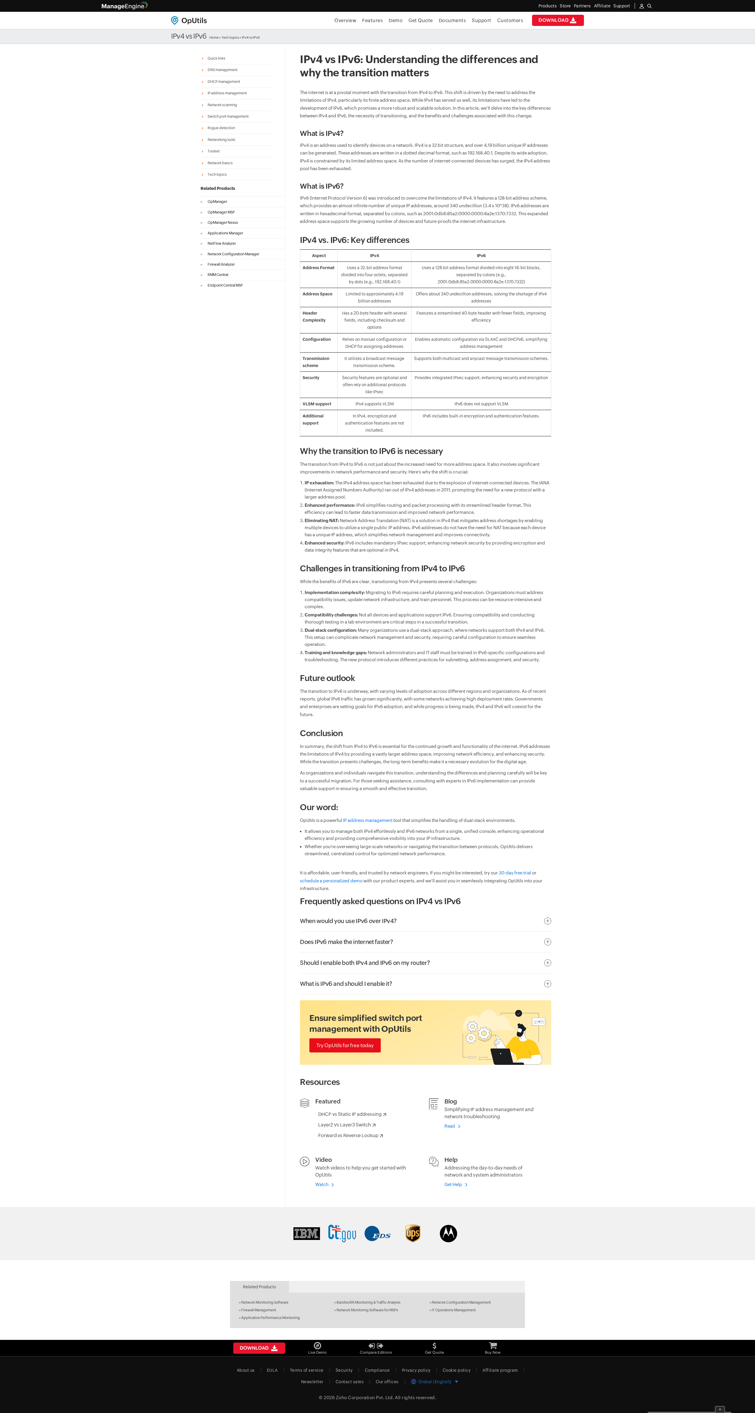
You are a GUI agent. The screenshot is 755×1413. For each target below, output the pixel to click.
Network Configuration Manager (233, 254)
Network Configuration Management (461, 1302)
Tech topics (230, 37)
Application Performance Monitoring (270, 1318)
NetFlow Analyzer (222, 243)
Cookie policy (457, 1370)
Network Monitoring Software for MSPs (367, 1310)
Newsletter (312, 1382)
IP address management (368, 820)
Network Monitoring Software (264, 1302)
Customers (510, 20)
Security (344, 1370)
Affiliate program (500, 1370)
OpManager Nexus (223, 223)
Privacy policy (416, 1370)
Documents (452, 20)
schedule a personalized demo (331, 880)
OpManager (217, 202)
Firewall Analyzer (221, 264)
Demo (396, 20)
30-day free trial (515, 872)
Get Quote (420, 20)
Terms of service (307, 1370)
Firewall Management (258, 1310)
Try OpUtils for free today (345, 1045)
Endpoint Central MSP (225, 285)
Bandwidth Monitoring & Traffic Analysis (369, 1302)
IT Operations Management (454, 1310)
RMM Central (218, 275)
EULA (272, 1370)
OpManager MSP (221, 212)
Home (214, 37)
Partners (582, 6)
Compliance (377, 1370)
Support (481, 20)
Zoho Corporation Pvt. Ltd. (365, 1397)
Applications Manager (225, 233)
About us (246, 1370)
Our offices (387, 1382)
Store (565, 6)
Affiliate (602, 6)
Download (554, 20)
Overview (345, 20)
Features (372, 20)
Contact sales (350, 1382)
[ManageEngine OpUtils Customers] (377, 1233)
